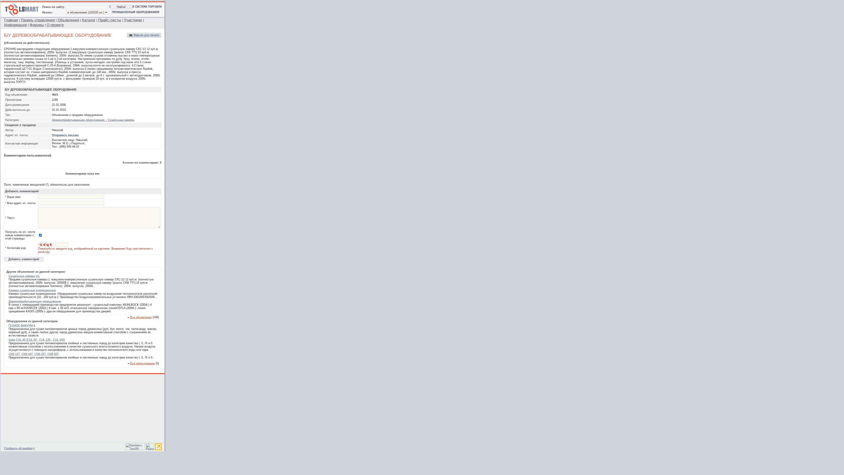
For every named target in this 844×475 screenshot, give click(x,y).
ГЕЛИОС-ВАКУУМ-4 (22, 325)
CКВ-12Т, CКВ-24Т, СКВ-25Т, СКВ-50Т (34, 354)
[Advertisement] (83, 407)
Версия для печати (146, 35)
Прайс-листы (109, 20)
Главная (11, 20)
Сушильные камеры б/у (24, 276)
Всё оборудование (142, 363)
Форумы (37, 25)
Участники (133, 20)
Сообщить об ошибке (18, 448)
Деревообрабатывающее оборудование (35, 301)
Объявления (68, 20)
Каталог (88, 20)
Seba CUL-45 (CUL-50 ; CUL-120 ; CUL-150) (37, 340)
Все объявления (141, 317)
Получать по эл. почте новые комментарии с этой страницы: (20, 235)
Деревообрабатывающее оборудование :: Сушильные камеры (93, 120)
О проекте (55, 25)
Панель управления (38, 20)
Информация (15, 25)
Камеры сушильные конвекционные (32, 290)
